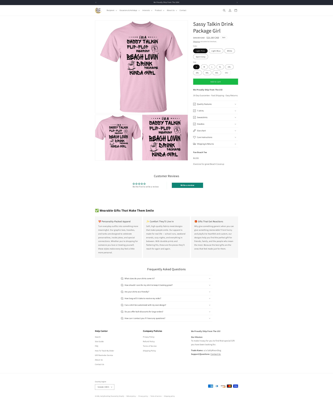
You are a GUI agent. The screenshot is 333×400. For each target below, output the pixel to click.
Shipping (196, 41)
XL (220, 67)
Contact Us (99, 364)
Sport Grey (200, 57)
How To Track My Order (104, 351)
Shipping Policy (149, 351)
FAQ (96, 346)
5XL (216, 73)
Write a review (187, 185)
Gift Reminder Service (104, 355)
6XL (228, 73)
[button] (111, 10)
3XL (197, 73)
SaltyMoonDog (105, 396)
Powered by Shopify (117, 396)
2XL (229, 67)
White (229, 51)
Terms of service (156, 396)
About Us (99, 360)
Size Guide (99, 341)
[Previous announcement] (96, 2)
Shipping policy (169, 396)
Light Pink (200, 51)
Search (98, 337)
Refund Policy (149, 341)
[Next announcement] (237, 2)
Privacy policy (143, 396)
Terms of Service (150, 346)
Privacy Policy (148, 337)
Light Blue (216, 51)
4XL (207, 73)
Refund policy (131, 396)
